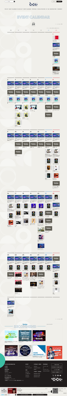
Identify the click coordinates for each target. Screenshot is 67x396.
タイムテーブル (45, 366)
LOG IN (54, 1)
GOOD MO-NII (19, 390)
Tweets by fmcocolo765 (49, 324)
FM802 (35, 369)
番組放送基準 (7, 369)
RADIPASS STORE (37, 375)
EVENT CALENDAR (27, 9)
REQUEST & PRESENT (24, 394)
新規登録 (59, 1)
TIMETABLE (34, 9)
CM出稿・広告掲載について (57, 372)
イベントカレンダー (28, 367)
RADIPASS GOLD (37, 376)
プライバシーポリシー (8, 372)
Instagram (27, 376)
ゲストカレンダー (46, 369)
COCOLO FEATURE (41, 9)
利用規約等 (6, 394)
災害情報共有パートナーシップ (10, 378)
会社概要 (6, 366)
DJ (46, 9)
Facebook (27, 375)
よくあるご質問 (56, 369)
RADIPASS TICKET (37, 373)
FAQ (48, 9)
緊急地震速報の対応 (8, 377)
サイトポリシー (7, 374)
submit (15, 394)
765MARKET (59, 9)
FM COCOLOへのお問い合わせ (57, 367)
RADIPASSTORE (53, 9)
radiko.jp (35, 366)
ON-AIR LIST (20, 9)
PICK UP (6, 9)
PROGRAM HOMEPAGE (40, 394)
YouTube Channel (37, 367)
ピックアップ (27, 366)
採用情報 (6, 367)
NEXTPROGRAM (49, 391)
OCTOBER (59, 24)
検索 (14, 1)
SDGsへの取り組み (8, 375)
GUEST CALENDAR (13, 9)
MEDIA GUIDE (57, 364)
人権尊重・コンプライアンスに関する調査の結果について (14, 380)
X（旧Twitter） (28, 373)
